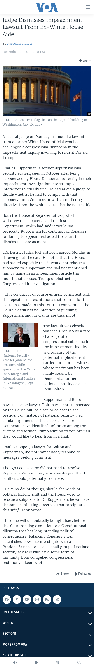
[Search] (79, 662)
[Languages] (57, 662)
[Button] (85, 60)
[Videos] (36, 662)
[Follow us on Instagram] (37, 599)
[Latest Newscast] (14, 662)
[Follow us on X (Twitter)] (17, 599)
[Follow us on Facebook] (7, 599)
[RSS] (47, 599)
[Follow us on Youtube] (27, 599)
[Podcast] (57, 599)
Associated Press (20, 44)
